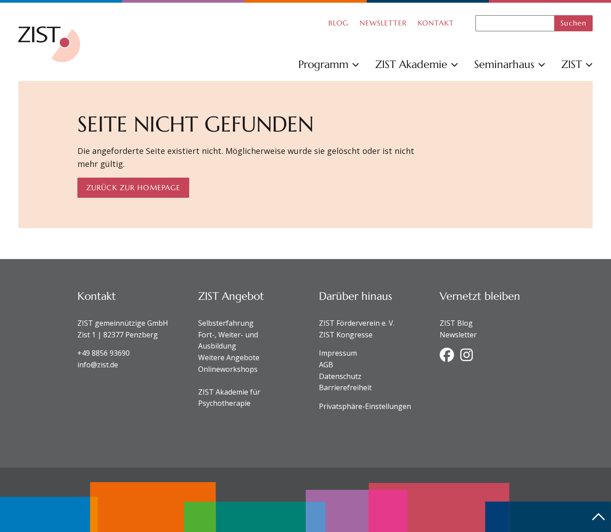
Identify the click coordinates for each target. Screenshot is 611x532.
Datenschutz (340, 376)
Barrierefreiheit (345, 387)
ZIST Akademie (411, 64)
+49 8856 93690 (103, 353)
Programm (323, 64)
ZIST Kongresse (346, 335)
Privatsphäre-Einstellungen (365, 406)
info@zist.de (97, 365)
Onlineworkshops (228, 369)
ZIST (571, 64)
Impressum (338, 353)
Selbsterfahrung (226, 323)
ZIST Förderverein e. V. (357, 323)
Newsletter (458, 335)
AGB (326, 365)
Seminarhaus (504, 64)
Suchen (573, 22)
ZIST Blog (456, 323)
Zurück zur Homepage (133, 187)
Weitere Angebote (228, 357)
